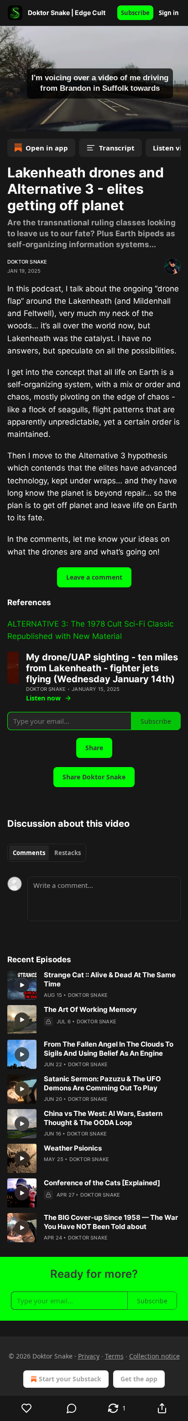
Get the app (138, 1378)
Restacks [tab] (67, 853)
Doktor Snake (27, 262)
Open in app (47, 147)
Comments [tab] (29, 853)
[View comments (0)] (71, 1408)
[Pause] (10, 121)
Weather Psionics (73, 1148)
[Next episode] (30, 121)
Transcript (117, 147)
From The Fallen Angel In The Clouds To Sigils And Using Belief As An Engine (108, 1049)
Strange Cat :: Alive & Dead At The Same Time (110, 979)
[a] (22, 985)
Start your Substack (70, 1378)
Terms (114, 1356)
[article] (94, 985)
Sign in (169, 13)
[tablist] (46, 853)
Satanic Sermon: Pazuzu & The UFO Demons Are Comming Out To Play (102, 1083)
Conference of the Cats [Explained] (102, 1182)
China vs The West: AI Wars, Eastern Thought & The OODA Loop (103, 1118)
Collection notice (154, 1356)
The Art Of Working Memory (90, 1009)
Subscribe (135, 13)
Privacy (88, 1356)
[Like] (26, 1408)
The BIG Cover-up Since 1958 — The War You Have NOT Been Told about (111, 1222)
